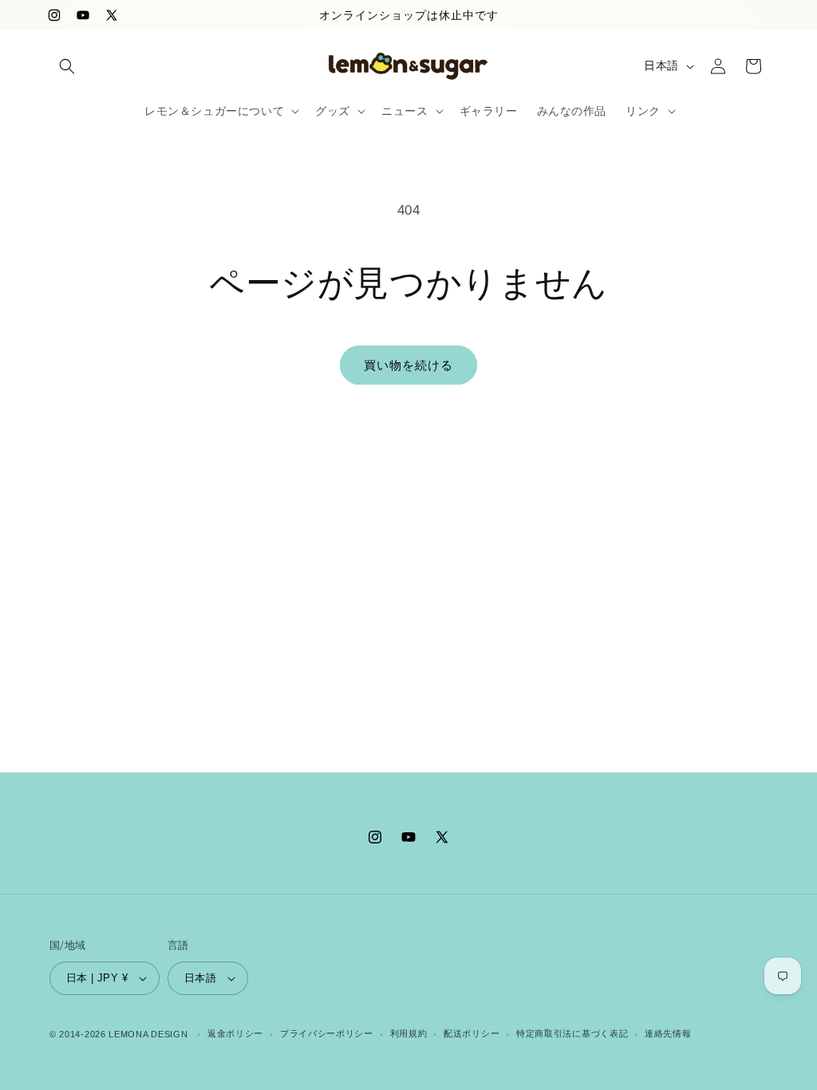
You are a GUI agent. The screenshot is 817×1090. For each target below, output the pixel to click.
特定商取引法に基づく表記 (572, 1033)
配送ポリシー (471, 1033)
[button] (67, 66)
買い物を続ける (408, 365)
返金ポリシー (235, 1033)
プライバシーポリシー (326, 1033)
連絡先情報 (668, 1033)
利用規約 (409, 1033)
